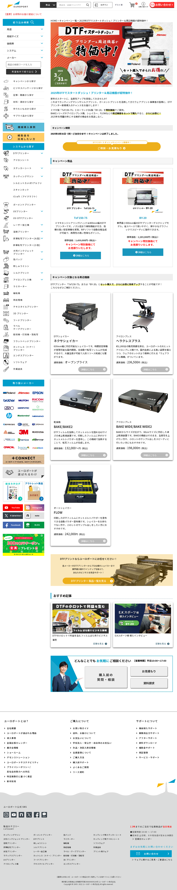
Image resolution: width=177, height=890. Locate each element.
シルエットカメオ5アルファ (27, 183)
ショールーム (14, 752)
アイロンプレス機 (22, 279)
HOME (54, 20)
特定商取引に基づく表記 (19, 776)
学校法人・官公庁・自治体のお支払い (92, 742)
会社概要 (11, 728)
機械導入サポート (148, 728)
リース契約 (78, 772)
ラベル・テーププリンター (74, 851)
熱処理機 (17, 299)
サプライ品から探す (23, 115)
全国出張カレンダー (17, 742)
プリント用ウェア (100, 851)
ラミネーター (20, 286)
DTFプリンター (21, 153)
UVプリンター (20, 211)
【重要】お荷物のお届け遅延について (23, 14)
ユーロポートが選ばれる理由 (22, 733)
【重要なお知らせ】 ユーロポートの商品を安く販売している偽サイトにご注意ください (88, 877)
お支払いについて (82, 738)
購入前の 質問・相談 (106, 677)
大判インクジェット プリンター (23, 252)
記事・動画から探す (23, 94)
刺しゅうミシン (21, 266)
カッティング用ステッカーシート (107, 835)
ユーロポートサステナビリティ (23, 762)
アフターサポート (148, 738)
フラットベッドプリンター (27, 341)
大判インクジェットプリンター (16, 839)
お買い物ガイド (81, 728)
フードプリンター (22, 320)
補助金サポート (147, 747)
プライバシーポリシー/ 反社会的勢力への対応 (19, 769)
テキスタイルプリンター (25, 306)
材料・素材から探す (23, 101)
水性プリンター (10, 851)
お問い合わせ (151, 853)
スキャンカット (21, 189)
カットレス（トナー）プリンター (47, 855)
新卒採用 (11, 781)
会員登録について (82, 752)
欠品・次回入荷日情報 (84, 747)
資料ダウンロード (148, 742)
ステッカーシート (22, 168)
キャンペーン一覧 (68, 20)
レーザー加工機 (21, 224)
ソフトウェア (20, 362)
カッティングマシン (23, 176)
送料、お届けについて (84, 733)
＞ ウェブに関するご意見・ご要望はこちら (152, 859)
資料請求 (148, 683)
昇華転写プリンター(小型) (26, 245)
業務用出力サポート (149, 733)
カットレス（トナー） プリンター (24, 348)
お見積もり (149, 671)
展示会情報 (12, 747)
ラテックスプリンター (12, 855)
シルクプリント (21, 272)
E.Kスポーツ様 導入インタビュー (131, 635)
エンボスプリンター (23, 355)
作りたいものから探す (24, 108)
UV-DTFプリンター (23, 218)
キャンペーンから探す (24, 81)
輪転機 (16, 293)
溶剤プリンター (21, 231)
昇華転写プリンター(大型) (26, 238)
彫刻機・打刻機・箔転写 (25, 334)
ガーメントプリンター (24, 204)
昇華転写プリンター (11, 847)
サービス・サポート (149, 757)
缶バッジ (17, 259)
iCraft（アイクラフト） (25, 196)
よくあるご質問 (81, 767)
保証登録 (143, 752)
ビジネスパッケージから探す (28, 88)
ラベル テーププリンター (22, 327)
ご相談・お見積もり (112, 146)
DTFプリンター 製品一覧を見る (88, 581)
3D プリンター (20, 313)
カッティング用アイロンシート (106, 839)
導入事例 (11, 738)
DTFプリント (39, 839)
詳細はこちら (82, 255)
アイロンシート (21, 160)
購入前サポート (81, 762)
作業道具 (17, 368)
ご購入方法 (78, 757)
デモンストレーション (18, 757)
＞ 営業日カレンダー (142, 839)
